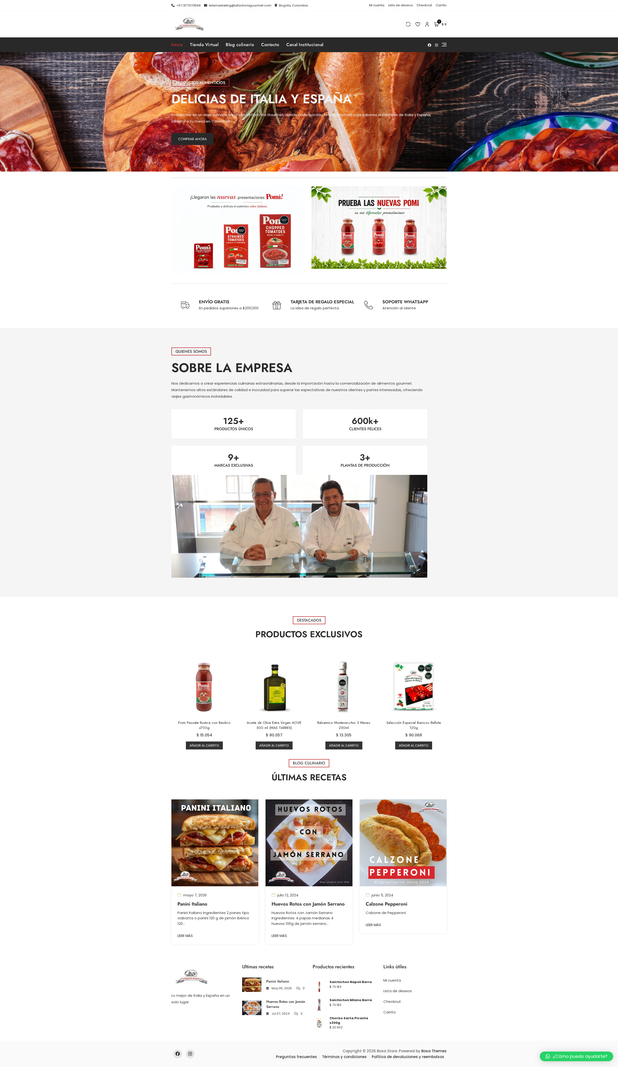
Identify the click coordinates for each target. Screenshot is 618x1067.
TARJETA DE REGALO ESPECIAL (322, 302)
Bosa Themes (434, 1050)
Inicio (177, 45)
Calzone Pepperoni (386, 904)
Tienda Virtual (204, 45)
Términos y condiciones (344, 1056)
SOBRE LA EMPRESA (231, 368)
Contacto (270, 45)
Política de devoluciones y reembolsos (408, 1056)
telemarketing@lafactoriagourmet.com (239, 5)
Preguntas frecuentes (296, 1056)
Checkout (424, 5)
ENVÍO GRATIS (214, 302)
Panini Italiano (192, 904)
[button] (576, 1056)
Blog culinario (240, 45)
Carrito (441, 5)
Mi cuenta (376, 5)
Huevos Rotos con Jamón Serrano (308, 904)
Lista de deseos (400, 5)
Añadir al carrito (204, 745)
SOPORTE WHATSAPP (405, 302)
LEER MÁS (185, 935)
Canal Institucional (304, 45)
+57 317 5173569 (188, 5)
